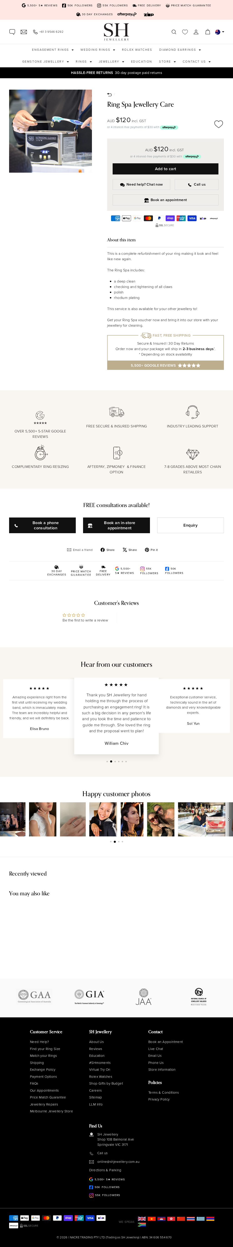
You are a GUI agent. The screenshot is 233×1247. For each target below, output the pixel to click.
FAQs (34, 1083)
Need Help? (39, 1041)
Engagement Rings (51, 50)
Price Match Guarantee (48, 1097)
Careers (95, 1090)
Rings (82, 61)
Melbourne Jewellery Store (51, 1111)
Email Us (155, 1055)
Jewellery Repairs (44, 1104)
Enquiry (190, 525)
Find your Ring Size (45, 1048)
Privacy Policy (159, 1099)
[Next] (228, 819)
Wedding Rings (96, 50)
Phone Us (156, 1062)
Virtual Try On (99, 1069)
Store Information (162, 1069)
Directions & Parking (105, 1170)
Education (141, 61)
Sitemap (95, 1097)
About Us (96, 1041)
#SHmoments (100, 1062)
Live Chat (155, 1048)
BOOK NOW (186, 72)
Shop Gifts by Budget (106, 1083)
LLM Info (96, 1104)
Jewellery (110, 61)
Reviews (95, 1048)
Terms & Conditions (163, 1092)
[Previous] (4, 819)
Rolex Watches (137, 50)
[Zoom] (50, 131)
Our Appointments (44, 1090)
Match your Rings (43, 1055)
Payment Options (43, 1076)
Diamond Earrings (178, 50)
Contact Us (195, 61)
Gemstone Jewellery (44, 61)
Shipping (37, 1062)
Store (165, 61)
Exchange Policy (42, 1069)
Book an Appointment (165, 1041)
